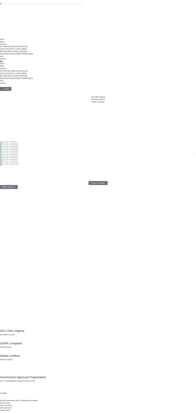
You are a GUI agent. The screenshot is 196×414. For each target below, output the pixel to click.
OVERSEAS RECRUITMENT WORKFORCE (16, 54)
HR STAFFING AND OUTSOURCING (14, 46)
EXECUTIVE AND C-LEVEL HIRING (13, 49)
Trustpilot (3, 393)
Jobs (1, 56)
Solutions (3, 44)
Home (2, 39)
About (2, 42)
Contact (3, 59)
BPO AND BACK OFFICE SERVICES (14, 51)
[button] (98, 61)
